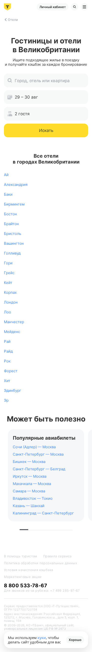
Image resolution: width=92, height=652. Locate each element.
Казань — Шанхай (28, 505)
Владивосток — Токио (33, 498)
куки (42, 637)
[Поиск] (74, 7)
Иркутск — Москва (29, 476)
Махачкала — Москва (32, 483)
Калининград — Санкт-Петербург (43, 513)
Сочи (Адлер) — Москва (34, 447)
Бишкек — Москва (29, 461)
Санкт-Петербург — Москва (38, 454)
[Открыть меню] (84, 7)
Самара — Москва (29, 491)
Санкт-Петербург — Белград (39, 469)
